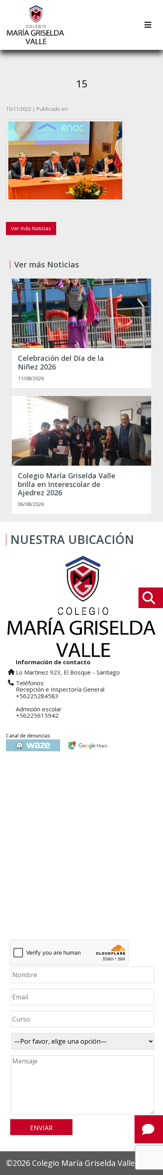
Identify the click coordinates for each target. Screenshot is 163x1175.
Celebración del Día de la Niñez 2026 (61, 362)
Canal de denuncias (28, 735)
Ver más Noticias (31, 228)
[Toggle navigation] (148, 25)
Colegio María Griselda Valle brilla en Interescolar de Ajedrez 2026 (67, 484)
